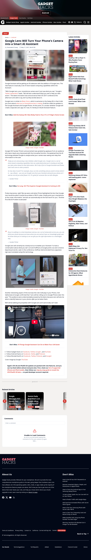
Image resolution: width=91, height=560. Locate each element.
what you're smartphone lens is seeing (29, 103)
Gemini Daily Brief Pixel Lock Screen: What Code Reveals (77, 101)
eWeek (47, 547)
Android (45, 13)
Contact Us (28, 530)
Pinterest (42, 354)
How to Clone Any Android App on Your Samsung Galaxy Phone (74, 490)
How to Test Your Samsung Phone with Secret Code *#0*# (74, 508)
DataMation (58, 547)
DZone (85, 547)
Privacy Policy (19, 530)
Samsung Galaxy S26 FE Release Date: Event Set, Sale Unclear (77, 128)
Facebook (26, 352)
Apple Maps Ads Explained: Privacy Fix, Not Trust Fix (78, 248)
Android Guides (36, 22)
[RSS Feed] (14, 497)
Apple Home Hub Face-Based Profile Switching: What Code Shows (77, 79)
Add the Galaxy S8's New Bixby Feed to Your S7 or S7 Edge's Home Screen (38, 115)
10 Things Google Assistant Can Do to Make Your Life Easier (39, 345)
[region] (34, 135)
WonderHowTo (4, 18)
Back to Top (81, 534)
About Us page (33, 492)
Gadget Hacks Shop (12, 22)
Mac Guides (57, 22)
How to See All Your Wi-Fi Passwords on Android (74, 480)
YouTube (48, 352)
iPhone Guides (47, 22)
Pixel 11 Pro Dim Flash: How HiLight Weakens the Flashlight (78, 199)
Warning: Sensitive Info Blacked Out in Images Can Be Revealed (74, 523)
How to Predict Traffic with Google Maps (74, 499)
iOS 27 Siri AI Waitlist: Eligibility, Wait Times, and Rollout (78, 223)
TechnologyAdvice (19, 547)
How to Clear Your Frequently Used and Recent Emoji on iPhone (74, 513)
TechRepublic (35, 547)
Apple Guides (24, 22)
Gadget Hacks (13, 18)
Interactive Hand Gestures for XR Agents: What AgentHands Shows (78, 273)
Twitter (32, 352)
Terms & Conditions (8, 530)
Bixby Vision (26, 101)
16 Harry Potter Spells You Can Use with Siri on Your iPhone (75, 495)
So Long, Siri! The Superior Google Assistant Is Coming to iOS (38, 186)
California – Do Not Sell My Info (41, 530)
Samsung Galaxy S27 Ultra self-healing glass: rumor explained (78, 177)
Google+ (38, 352)
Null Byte (30, 18)
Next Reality (22, 18)
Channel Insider (72, 547)
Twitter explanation (11, 93)
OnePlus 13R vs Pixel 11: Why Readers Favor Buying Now (77, 60)
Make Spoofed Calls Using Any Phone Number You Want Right (74, 518)
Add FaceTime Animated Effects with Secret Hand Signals (75, 503)
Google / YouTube (39, 147)
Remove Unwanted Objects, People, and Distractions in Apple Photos (74, 485)
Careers (58, 530)
